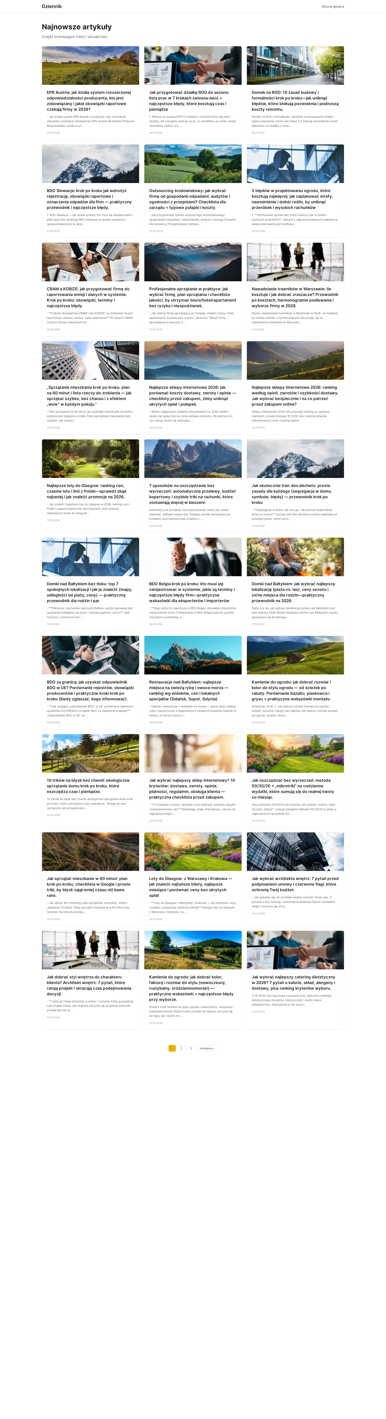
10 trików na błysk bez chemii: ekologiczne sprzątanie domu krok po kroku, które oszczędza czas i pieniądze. (88, 786)
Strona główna (333, 6)
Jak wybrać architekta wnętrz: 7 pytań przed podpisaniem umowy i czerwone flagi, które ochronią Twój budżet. (295, 884)
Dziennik (52, 6)
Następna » (207, 1048)
